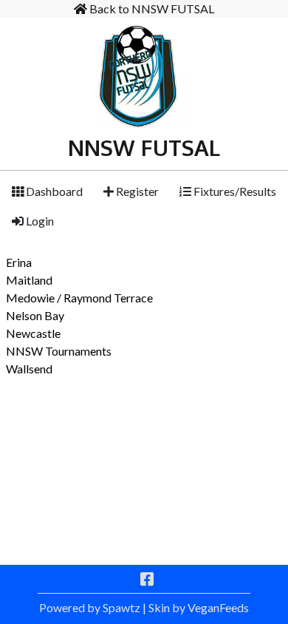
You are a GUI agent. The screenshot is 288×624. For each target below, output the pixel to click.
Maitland (29, 280)
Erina (19, 262)
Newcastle (33, 333)
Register (136, 191)
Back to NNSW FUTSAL (150, 8)
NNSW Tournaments (59, 351)
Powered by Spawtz (89, 607)
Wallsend (29, 369)
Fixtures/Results (233, 191)
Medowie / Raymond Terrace (79, 298)
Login (39, 221)
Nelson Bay (35, 315)
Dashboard (53, 191)
